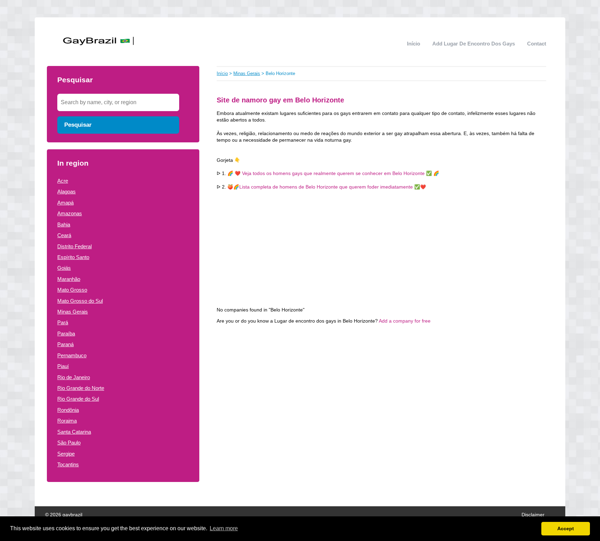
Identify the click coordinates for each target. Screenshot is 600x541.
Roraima (67, 421)
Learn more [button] (224, 528)
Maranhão (68, 279)
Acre (62, 181)
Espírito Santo (73, 257)
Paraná (65, 344)
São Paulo (69, 443)
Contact (536, 44)
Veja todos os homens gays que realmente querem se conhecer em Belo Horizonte (333, 173)
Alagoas (66, 191)
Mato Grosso (72, 290)
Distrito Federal (74, 246)
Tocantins (68, 464)
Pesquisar (78, 125)
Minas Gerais (72, 312)
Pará (62, 322)
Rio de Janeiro (73, 377)
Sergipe (66, 454)
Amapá (65, 203)
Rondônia (68, 410)
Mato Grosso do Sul (80, 301)
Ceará (64, 235)
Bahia (63, 224)
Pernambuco (71, 355)
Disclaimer (533, 514)
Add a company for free (405, 321)
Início (413, 44)
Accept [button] (565, 528)
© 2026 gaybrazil (63, 514)
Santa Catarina (74, 432)
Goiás (64, 268)
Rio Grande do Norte (80, 388)
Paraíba (66, 333)
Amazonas (69, 213)
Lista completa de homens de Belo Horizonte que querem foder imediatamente (326, 187)
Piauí (63, 366)
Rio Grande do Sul (78, 399)
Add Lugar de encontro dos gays (473, 44)
